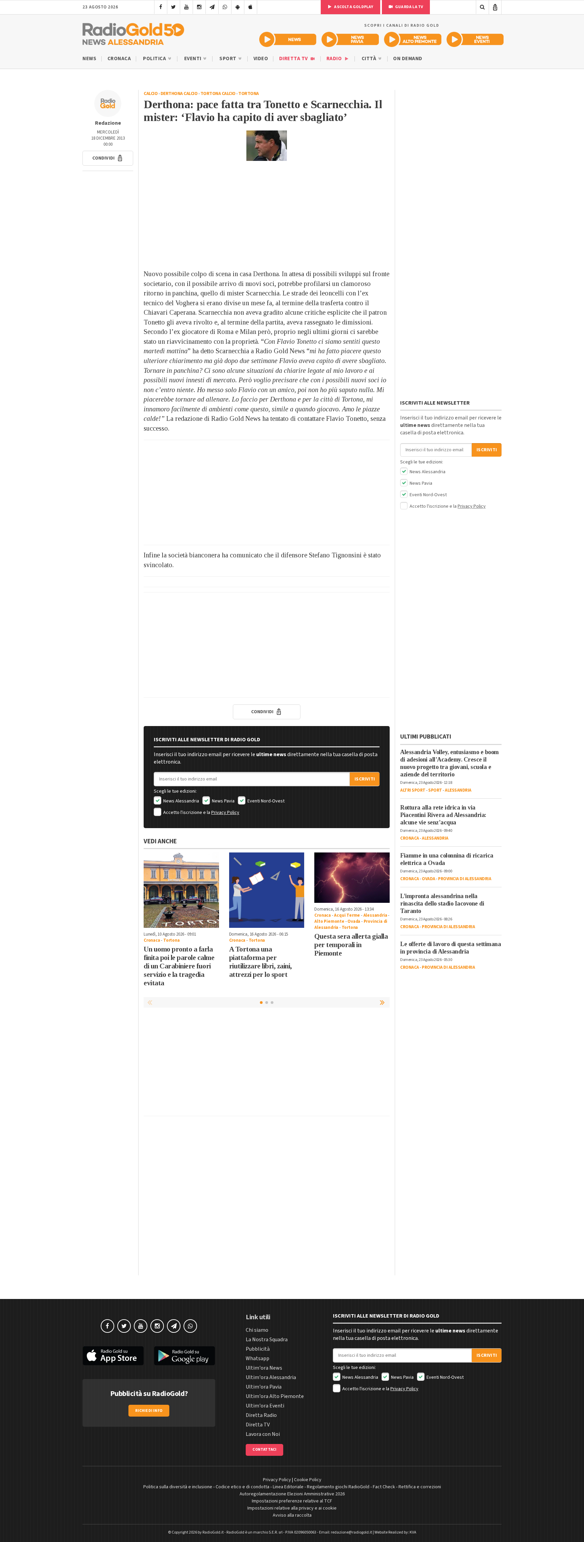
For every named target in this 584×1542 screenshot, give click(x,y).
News (89, 58)
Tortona (248, 93)
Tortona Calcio (218, 93)
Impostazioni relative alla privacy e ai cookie (292, 1508)
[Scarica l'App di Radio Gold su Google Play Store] (185, 1355)
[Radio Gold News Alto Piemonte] (413, 39)
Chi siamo (257, 1330)
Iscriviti (365, 779)
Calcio (150, 93)
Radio (334, 58)
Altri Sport (412, 790)
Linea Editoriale (288, 1487)
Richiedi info (149, 1411)
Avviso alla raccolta (292, 1515)
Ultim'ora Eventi (265, 1406)
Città (370, 58)
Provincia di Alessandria (464, 879)
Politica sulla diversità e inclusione (177, 1487)
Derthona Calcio (179, 93)
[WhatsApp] (225, 7)
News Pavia (223, 801)
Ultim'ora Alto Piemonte (275, 1396)
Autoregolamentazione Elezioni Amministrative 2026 (292, 1494)
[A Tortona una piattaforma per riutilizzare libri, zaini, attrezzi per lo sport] (267, 890)
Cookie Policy (307, 1479)
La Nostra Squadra (267, 1339)
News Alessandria (180, 801)
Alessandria (375, 915)
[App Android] (238, 7)
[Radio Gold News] (288, 39)
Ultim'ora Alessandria (271, 1377)
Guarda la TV (408, 7)
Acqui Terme (347, 915)
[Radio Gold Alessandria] (133, 32)
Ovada (353, 921)
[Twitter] (173, 7)
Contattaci (264, 1449)
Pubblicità (258, 1349)
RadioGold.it (213, 1532)
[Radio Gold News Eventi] (475, 39)
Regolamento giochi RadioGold (338, 1487)
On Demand (407, 58)
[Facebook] (160, 7)
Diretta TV (294, 58)
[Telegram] (212, 7)
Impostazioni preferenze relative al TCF (292, 1501)
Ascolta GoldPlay (353, 7)
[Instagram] (199, 7)
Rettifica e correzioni (419, 1487)
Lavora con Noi (263, 1434)
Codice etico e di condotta (242, 1487)
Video (260, 58)
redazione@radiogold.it (351, 1532)
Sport (228, 58)
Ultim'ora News (264, 1368)
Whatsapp (257, 1358)
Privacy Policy (225, 812)
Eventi (193, 58)
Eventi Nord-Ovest (265, 801)
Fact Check (384, 1487)
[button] (107, 158)
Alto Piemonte (329, 921)
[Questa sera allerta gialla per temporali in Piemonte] (352, 877)
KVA (413, 1532)
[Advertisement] (267, 215)
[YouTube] (186, 7)
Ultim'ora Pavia (264, 1387)
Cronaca (119, 58)
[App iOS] (250, 7)
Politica (155, 58)
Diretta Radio (261, 1415)
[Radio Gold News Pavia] (350, 39)
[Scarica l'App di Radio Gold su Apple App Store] (113, 1355)
